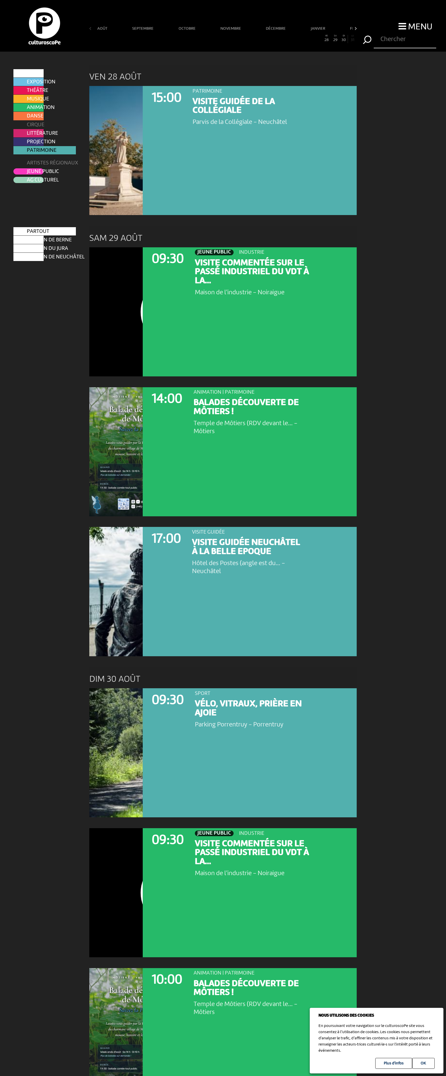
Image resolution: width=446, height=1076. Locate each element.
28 (326, 38)
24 (292, 38)
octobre (187, 29)
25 (301, 38)
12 (188, 38)
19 (249, 38)
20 (257, 38)
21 (266, 38)
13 (197, 38)
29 (335, 38)
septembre (143, 29)
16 (223, 38)
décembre (276, 29)
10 (171, 38)
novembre (231, 29)
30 (343, 38)
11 (179, 38)
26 (309, 38)
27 (318, 38)
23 (283, 38)
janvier (318, 29)
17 (231, 38)
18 (240, 38)
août (102, 29)
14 (206, 38)
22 (275, 38)
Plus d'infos (394, 1063)
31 (352, 38)
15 (214, 38)
